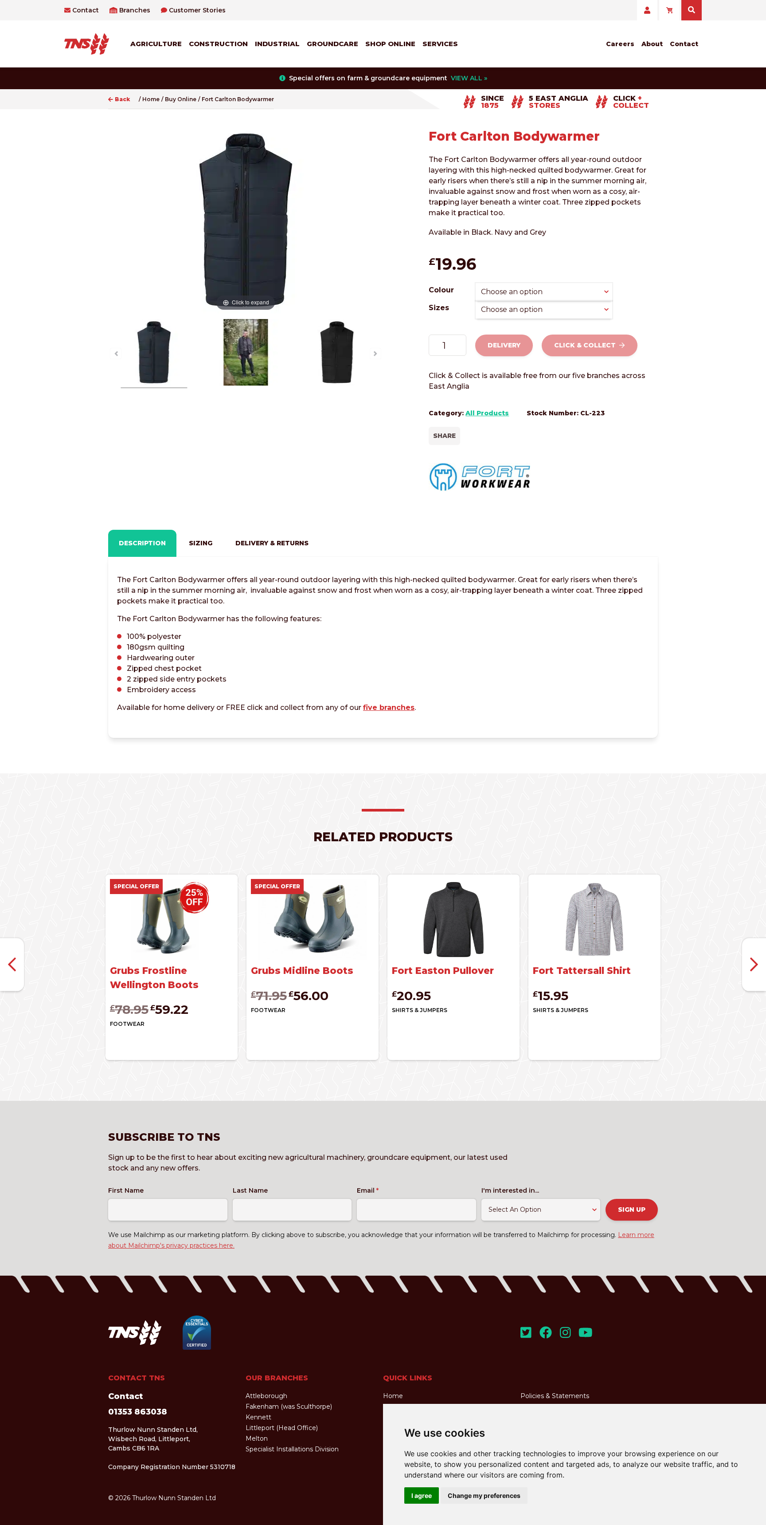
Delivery (504, 345)
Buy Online (180, 99)
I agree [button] (421, 1495)
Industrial (277, 43)
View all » (469, 78)
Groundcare (332, 43)
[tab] (142, 543)
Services (440, 43)
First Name (126, 1190)
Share (444, 436)
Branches (134, 10)
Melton (257, 1438)
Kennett (258, 1417)
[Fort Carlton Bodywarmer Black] (337, 353)
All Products (487, 413)
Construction (218, 43)
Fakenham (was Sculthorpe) (289, 1407)
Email (368, 1190)
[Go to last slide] (12, 964)
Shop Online (390, 43)
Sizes (439, 307)
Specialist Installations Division (292, 1449)
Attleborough (266, 1396)
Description (142, 543)
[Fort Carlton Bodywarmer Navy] (154, 353)
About (652, 44)
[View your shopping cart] (669, 10)
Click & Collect (585, 345)
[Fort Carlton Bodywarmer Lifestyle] (245, 353)
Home (151, 99)
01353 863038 (137, 1412)
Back (122, 99)
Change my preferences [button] (484, 1495)
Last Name (250, 1190)
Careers (620, 44)
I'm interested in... (510, 1190)
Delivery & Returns (272, 543)
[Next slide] (754, 964)
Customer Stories (197, 10)
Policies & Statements (554, 1396)
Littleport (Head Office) (282, 1428)
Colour (441, 290)
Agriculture (156, 43)
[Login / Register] (647, 10)
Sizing (200, 543)
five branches (388, 707)
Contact (85, 10)
